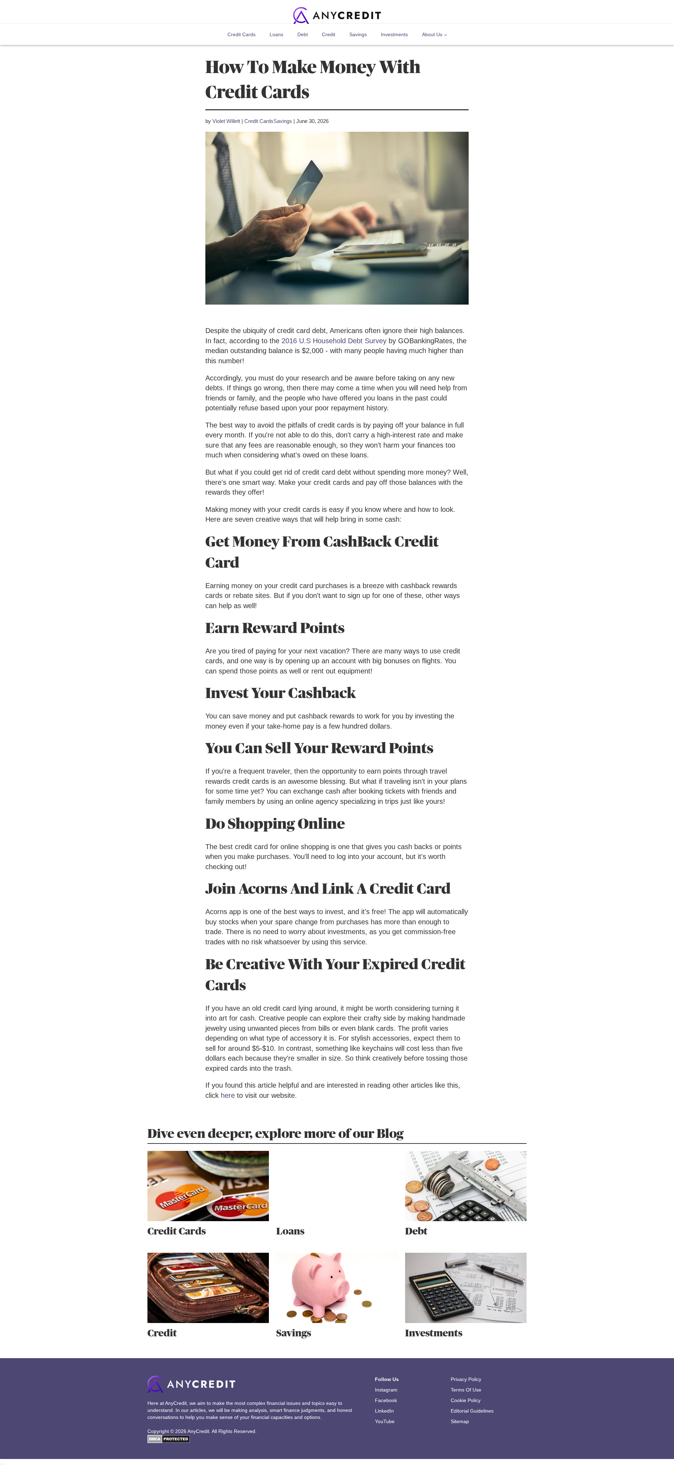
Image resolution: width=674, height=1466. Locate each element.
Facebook (386, 1400)
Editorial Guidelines (472, 1411)
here (228, 1095)
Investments (394, 34)
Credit (328, 34)
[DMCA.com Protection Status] (168, 1441)
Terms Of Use (466, 1390)
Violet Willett (226, 121)
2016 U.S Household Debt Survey (334, 341)
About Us (432, 34)
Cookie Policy (466, 1400)
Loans (276, 34)
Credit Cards (241, 34)
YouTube (385, 1421)
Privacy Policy (466, 1379)
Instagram (386, 1390)
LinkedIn (384, 1411)
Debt (302, 34)
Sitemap (460, 1421)
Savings (358, 34)
